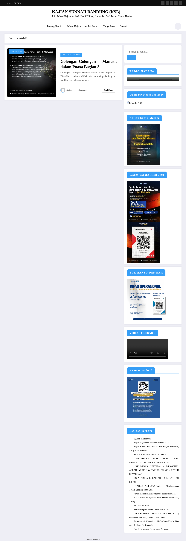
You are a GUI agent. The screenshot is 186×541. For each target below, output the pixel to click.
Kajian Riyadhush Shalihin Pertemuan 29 (151, 443)
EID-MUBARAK (142, 505)
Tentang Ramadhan (71, 55)
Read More (108, 90)
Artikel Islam (90, 26)
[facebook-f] (162, 3)
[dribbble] (171, 3)
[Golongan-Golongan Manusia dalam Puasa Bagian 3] (31, 72)
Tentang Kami (54, 26)
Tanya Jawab (109, 26)
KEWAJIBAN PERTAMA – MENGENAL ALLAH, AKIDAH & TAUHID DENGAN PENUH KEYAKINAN (154, 470)
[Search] (169, 26)
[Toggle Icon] (6, 27)
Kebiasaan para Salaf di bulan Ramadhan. (152, 509)
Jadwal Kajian (74, 26)
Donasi (123, 26)
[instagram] (176, 3)
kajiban (69, 90)
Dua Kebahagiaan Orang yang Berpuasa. (151, 529)
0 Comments (82, 90)
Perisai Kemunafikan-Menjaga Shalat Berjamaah (155, 494)
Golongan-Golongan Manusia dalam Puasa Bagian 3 (89, 64)
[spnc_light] (178, 26)
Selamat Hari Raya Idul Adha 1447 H (150, 454)
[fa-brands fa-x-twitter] (167, 3)
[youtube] (180, 3)
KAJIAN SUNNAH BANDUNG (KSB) (86, 11)
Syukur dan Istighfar (142, 439)
